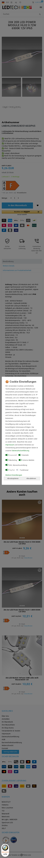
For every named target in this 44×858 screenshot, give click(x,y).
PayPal (12, 470)
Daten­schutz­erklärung (20, 451)
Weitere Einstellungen (13, 475)
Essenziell (13, 455)
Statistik (25, 455)
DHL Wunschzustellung (18, 465)
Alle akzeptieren (13, 478)
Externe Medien (28, 460)
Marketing (13, 460)
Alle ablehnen (31, 478)
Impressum (9, 445)
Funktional (24, 470)
